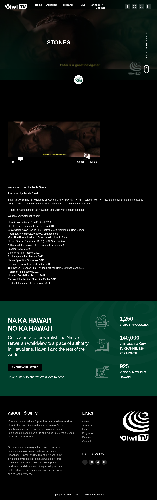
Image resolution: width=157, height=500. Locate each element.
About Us (51, 5)
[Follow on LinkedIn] (148, 6)
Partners (95, 5)
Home (38, 5)
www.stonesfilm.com (29, 216)
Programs (67, 5)
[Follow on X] (141, 6)
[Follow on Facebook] (127, 6)
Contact (100, 7)
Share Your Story (25, 367)
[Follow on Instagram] (134, 6)
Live (82, 5)
